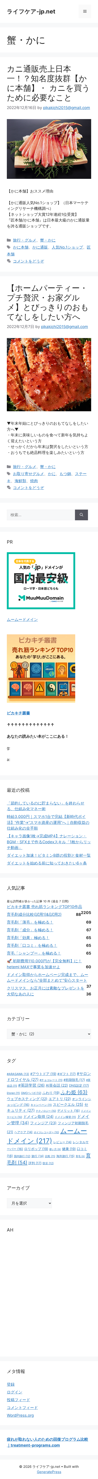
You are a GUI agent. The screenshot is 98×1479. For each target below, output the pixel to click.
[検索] (81, 515)
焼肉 (34, 481)
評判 (34, 1163)
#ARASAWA (18, 1074)
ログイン (14, 1392)
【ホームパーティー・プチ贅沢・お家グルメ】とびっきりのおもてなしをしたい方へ (48, 302)
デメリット (68, 1110)
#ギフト (66, 1074)
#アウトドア (43, 1074)
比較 (50, 1156)
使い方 (55, 1149)
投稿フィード (18, 1400)
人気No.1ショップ (67, 247)
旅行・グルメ (24, 240)
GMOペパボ (31, 1093)
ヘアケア (23, 1132)
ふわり (50, 1093)
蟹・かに (48, 240)
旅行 (37, 1156)
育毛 (80, 1156)
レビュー (62, 1142)
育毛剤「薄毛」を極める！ (30, 922)
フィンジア (43, 1123)
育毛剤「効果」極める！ (28, 937)
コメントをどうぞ (28, 261)
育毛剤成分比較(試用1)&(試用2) (34, 914)
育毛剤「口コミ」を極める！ (32, 945)
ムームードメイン (22, 619)
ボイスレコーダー (46, 1132)
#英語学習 (31, 1085)
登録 (11, 1384)
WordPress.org (20, 1415)
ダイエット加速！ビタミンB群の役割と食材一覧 (49, 855)
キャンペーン (41, 1105)
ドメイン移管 (65, 1117)
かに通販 (40, 247)
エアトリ (60, 1099)
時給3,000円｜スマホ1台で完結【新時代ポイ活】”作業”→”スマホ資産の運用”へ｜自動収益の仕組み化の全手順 (48, 822)
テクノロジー (46, 1110)
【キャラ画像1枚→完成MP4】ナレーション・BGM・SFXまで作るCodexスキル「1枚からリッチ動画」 (49, 842)
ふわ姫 (74, 1092)
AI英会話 (57, 1085)
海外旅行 (65, 1156)
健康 (69, 1149)
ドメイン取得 (38, 1116)
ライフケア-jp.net (31, 11)
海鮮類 (20, 481)
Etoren (13, 1093)
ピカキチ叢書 (18, 713)
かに (52, 473)
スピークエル (68, 1104)
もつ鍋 (65, 473)
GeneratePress (49, 1472)
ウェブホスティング (27, 1099)
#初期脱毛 (74, 1080)
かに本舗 (20, 247)
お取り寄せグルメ (28, 473)
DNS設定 (79, 1085)
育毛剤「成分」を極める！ (30, 930)
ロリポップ (36, 1149)
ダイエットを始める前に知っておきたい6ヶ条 (47, 863)
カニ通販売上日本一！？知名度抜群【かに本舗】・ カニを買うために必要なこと (48, 83)
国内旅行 (22, 1156)
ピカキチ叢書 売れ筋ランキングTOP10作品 (44, 906)
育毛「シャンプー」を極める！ (34, 953)
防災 (48, 1163)
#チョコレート (51, 1080)
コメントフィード (22, 1407)
